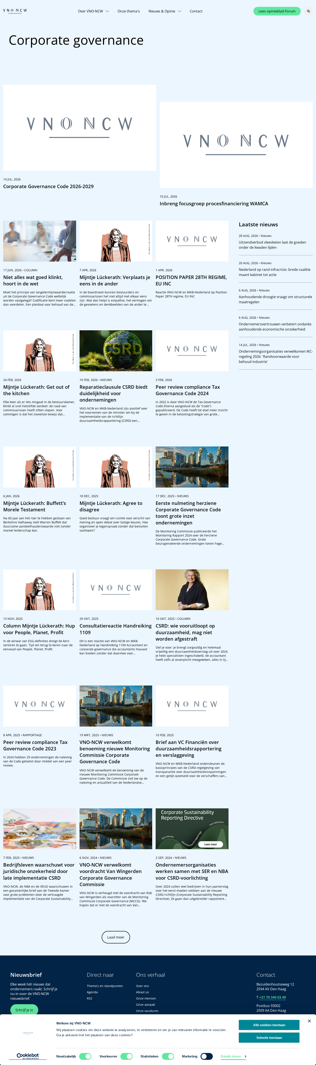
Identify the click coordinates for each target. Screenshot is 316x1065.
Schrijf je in (24, 1010)
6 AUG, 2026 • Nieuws (254, 290)
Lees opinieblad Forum (277, 11)
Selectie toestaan (269, 1037)
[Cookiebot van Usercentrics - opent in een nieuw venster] (28, 1056)
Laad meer (115, 937)
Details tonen (231, 1056)
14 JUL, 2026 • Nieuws (254, 345)
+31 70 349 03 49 (272, 997)
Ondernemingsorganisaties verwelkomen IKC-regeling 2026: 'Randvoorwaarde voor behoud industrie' (276, 356)
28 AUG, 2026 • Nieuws (255, 236)
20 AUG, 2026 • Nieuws (255, 263)
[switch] (126, 1056)
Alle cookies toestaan (269, 1025)
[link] (79, 139)
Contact (196, 11)
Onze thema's (129, 11)
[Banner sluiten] (309, 1020)
